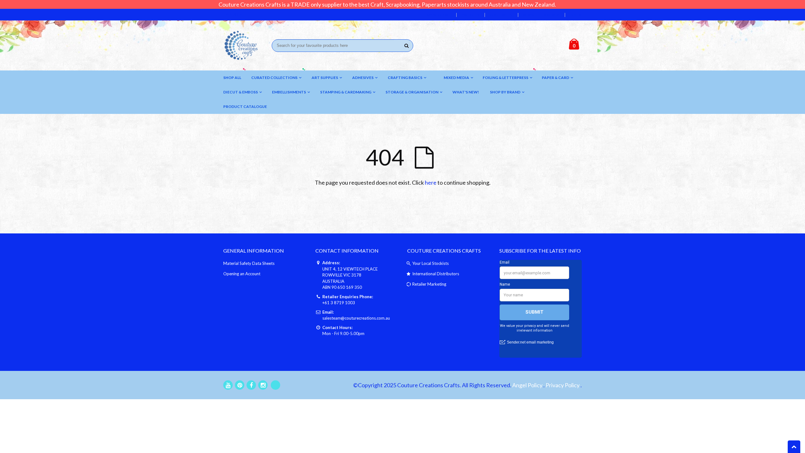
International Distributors (435, 273)
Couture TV (501, 15)
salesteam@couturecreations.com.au (356, 318)
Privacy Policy (563, 385)
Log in (576, 15)
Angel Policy (527, 385)
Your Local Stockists (430, 263)
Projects (470, 15)
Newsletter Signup (541, 15)
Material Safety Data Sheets (249, 263)
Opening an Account (241, 273)
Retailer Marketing (429, 284)
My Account (439, 15)
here (430, 182)
